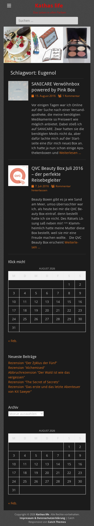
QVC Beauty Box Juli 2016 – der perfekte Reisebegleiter (57, 174)
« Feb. (12, 341)
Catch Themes (57, 521)
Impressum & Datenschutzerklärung (42, 518)
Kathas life (49, 6)
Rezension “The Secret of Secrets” (33, 382)
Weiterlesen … (70, 153)
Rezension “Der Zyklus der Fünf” (32, 363)
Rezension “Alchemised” (26, 367)
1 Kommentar (71, 96)
